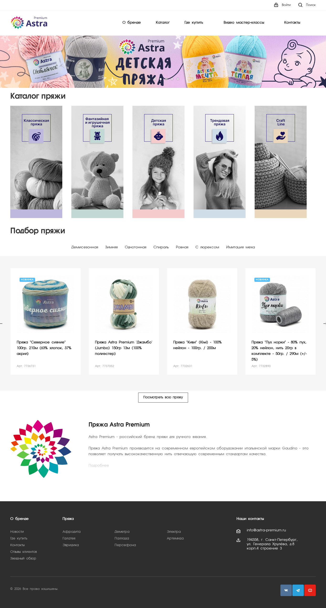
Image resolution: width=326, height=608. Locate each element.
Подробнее (99, 465)
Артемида (175, 538)
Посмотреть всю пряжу (163, 397)
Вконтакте (286, 590)
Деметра (122, 531)
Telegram (298, 590)
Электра (174, 531)
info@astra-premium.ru (266, 530)
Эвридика (71, 545)
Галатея (69, 538)
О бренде (131, 22)
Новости (17, 531)
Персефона (125, 545)
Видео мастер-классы (244, 22)
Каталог (163, 22)
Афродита (72, 531)
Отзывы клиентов (23, 552)
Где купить (193, 22)
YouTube (310, 590)
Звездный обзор (23, 558)
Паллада (122, 538)
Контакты (292, 22)
